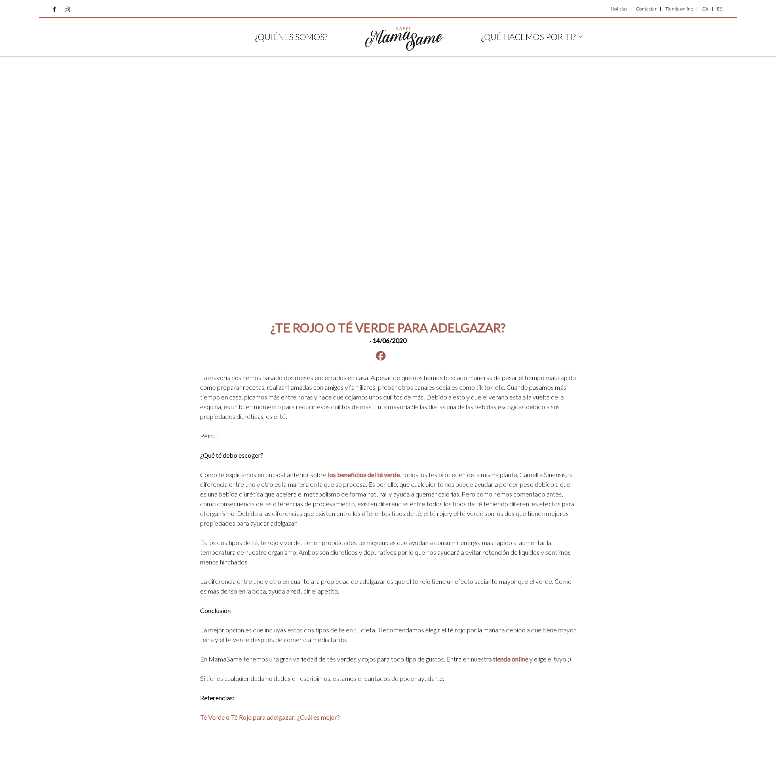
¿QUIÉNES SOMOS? (291, 37)
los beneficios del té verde (364, 474)
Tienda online (679, 9)
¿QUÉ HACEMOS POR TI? (528, 37)
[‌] (54, 9)
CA (705, 9)
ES (719, 9)
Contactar (646, 9)
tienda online (510, 659)
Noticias (619, 9)
